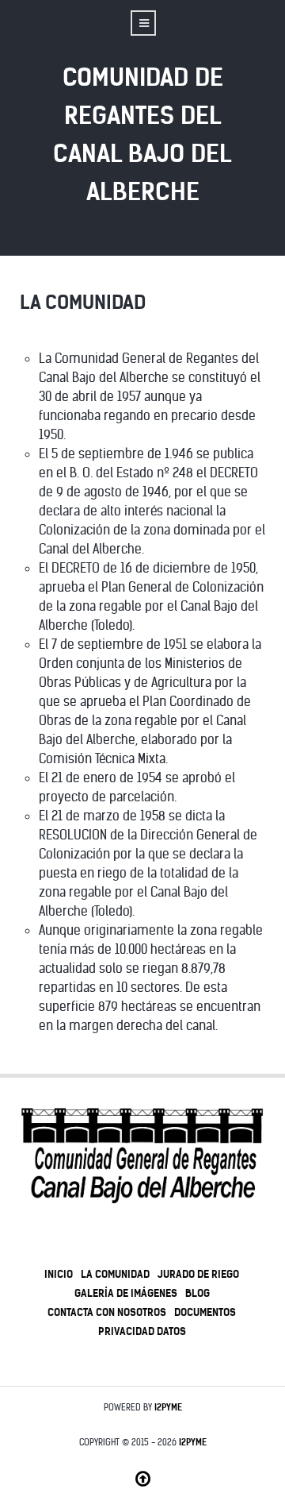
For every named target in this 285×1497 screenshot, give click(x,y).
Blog (197, 1293)
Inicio (58, 1273)
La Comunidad (115, 1273)
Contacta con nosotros (107, 1312)
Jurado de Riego (198, 1273)
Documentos (205, 1312)
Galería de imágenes (125, 1293)
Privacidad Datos (142, 1331)
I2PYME (168, 1407)
